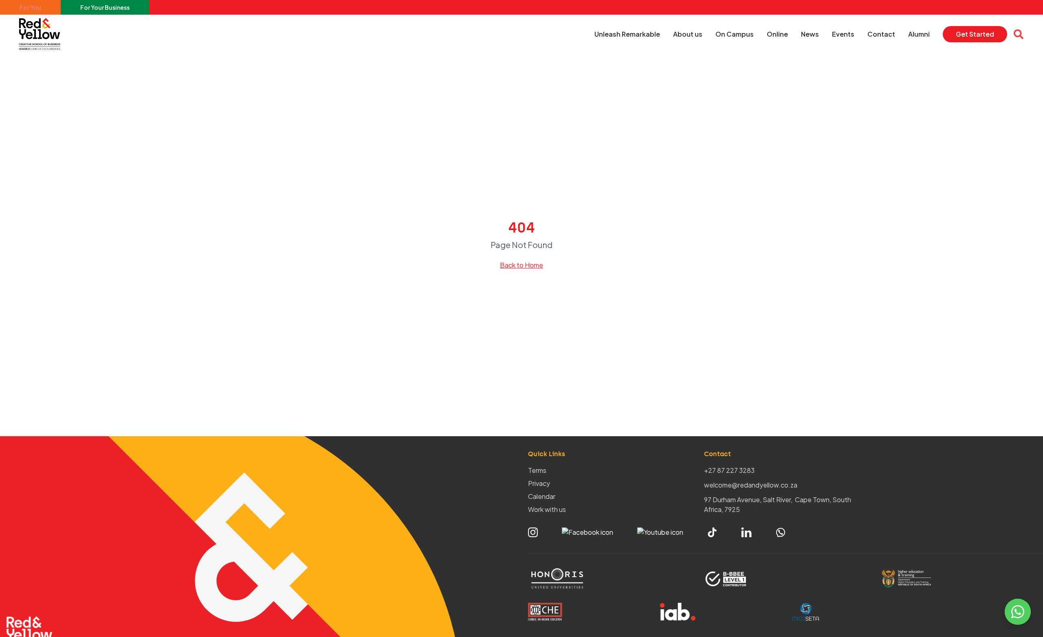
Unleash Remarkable (627, 34)
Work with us (547, 509)
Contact (881, 34)
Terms (537, 470)
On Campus (734, 34)
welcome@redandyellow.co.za (750, 485)
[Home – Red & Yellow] (42, 34)
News (810, 34)
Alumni (919, 34)
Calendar (541, 496)
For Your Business (105, 7)
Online (777, 34)
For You (30, 7)
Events (843, 34)
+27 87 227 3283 (729, 470)
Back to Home (521, 265)
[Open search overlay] (1018, 34)
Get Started (975, 34)
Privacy (539, 483)
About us (687, 34)
